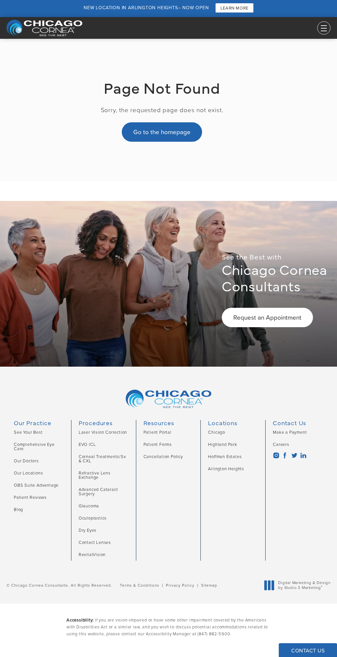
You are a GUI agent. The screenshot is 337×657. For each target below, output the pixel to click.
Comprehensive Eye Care (34, 446)
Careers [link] (281, 444)
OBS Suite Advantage (36, 485)
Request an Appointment (267, 317)
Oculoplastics (93, 518)
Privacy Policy (180, 585)
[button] (323, 28)
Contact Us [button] (307, 650)
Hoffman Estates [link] (225, 456)
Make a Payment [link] (290, 432)
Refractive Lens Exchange (95, 475)
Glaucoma (89, 506)
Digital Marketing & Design (304, 585)
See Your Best (28, 432)
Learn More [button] (234, 8)
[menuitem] (275, 455)
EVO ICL (87, 444)
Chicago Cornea (274, 273)
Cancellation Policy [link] (163, 456)
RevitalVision (92, 554)
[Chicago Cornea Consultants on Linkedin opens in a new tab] (303, 455)
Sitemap (209, 585)
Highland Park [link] (222, 444)
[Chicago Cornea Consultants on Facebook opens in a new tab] (284, 455)
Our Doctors (26, 461)
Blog (18, 509)
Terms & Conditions (139, 585)
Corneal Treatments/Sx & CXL (102, 458)
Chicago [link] (216, 432)
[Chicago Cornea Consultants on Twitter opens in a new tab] (294, 455)
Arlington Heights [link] (226, 469)
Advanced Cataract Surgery (98, 491)
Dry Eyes (87, 530)
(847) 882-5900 (213, 634)
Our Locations (28, 473)
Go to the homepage (162, 132)
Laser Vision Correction (103, 432)
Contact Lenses (95, 542)
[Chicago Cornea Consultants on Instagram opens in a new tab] (275, 455)
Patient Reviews (30, 497)
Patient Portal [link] (157, 432)
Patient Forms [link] (157, 444)
